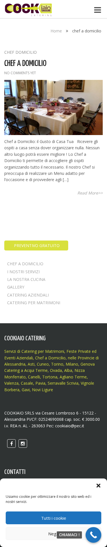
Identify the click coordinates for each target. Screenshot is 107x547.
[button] (98, 485)
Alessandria (14, 364)
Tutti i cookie (53, 518)
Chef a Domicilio (50, 357)
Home (56, 31)
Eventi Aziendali (18, 357)
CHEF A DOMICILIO (25, 263)
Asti (31, 364)
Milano (72, 364)
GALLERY (15, 287)
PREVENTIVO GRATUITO (36, 245)
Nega (53, 533)
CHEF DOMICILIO (20, 52)
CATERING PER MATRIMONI (33, 302)
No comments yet (20, 73)
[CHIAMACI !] (93, 535)
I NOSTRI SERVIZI (23, 271)
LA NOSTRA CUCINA (26, 279)
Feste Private (78, 351)
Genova (87, 364)
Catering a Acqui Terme (26, 370)
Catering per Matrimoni (42, 351)
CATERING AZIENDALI (28, 295)
